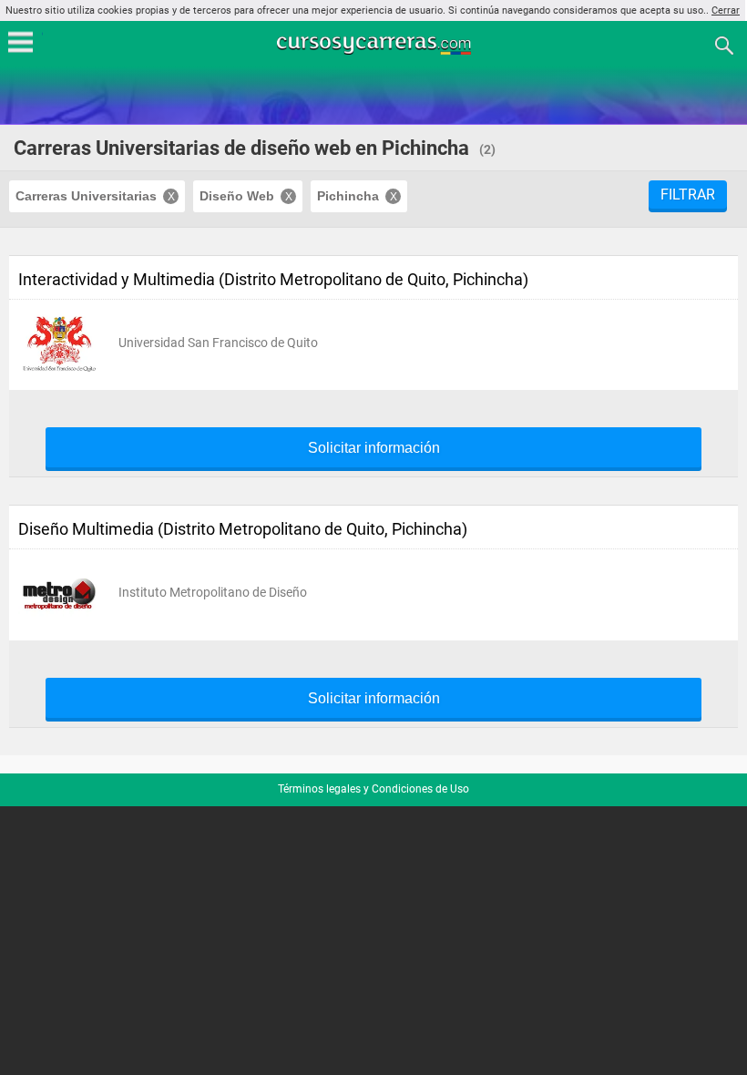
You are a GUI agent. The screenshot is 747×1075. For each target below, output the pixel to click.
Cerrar (725, 10)
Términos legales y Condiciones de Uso (373, 789)
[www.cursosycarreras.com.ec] (375, 44)
